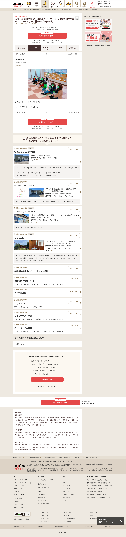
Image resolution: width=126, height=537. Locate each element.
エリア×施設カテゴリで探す (45, 480)
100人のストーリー (19, 494)
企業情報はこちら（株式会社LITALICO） (24, 519)
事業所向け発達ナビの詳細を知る (98, 45)
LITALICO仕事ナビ (67, 513)
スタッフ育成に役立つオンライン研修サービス (99, 486)
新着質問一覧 (41, 497)
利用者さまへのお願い (68, 494)
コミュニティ (18, 499)
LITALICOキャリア (92, 513)
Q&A (39, 491)
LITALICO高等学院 (92, 518)
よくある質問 (66, 485)
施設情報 (41, 477)
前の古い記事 (21, 54)
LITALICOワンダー (67, 516)
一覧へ (47, 54)
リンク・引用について (68, 488)
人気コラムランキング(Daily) (21, 486)
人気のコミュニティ (19, 505)
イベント (65, 477)
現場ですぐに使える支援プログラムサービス (99, 489)
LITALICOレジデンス (43, 521)
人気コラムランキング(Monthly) (22, 483)
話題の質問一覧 (42, 500)
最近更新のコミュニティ (20, 502)
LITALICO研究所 (67, 521)
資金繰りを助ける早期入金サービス (96, 494)
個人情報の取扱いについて (62, 526)
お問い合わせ (66, 491)
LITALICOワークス (43, 513)
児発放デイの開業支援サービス (95, 491)
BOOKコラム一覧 (18, 491)
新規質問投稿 (41, 495)
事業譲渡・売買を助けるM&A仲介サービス (98, 497)
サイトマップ (66, 500)
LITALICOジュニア (43, 516)
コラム (16, 477)
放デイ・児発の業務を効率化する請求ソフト (99, 480)
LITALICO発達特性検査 (69, 518)
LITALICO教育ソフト (43, 518)
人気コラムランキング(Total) (21, 480)
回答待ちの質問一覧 (43, 503)
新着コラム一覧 (18, 489)
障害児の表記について (20, 526)
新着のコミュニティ (19, 508)
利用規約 (40, 526)
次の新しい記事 (72, 54)
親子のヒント (42, 484)
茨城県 (19, 344)
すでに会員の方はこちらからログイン (47, 387)
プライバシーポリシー (87, 526)
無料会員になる (47, 379)
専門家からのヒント (43, 487)
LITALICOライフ (91, 516)
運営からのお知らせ (68, 497)
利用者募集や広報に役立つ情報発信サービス (99, 483)
